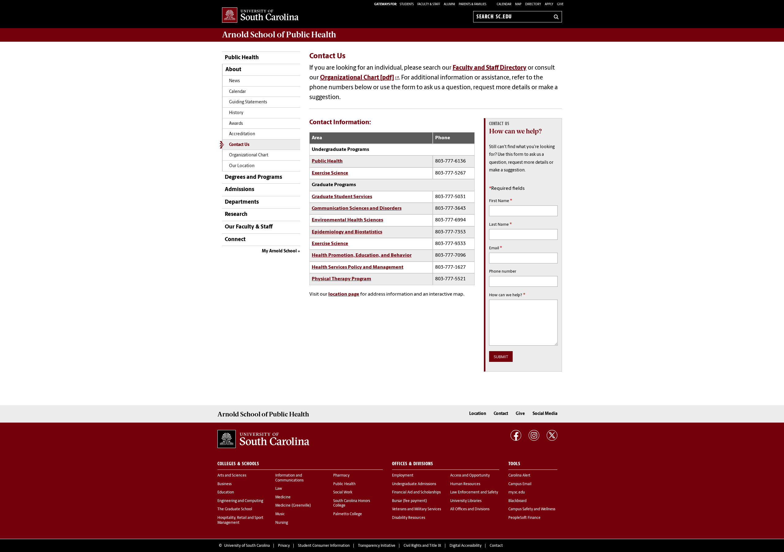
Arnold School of (279, 34)
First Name (500, 200)
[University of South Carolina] (263, 438)
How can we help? (507, 295)
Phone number (502, 272)
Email (495, 248)
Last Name (500, 224)
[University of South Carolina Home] (260, 15)
